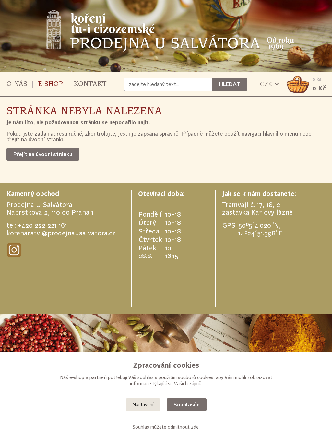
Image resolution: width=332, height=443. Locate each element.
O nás (16, 84)
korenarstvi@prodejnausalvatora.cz (61, 233)
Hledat (229, 84)
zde (195, 427)
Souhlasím (186, 404)
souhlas (145, 377)
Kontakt (90, 84)
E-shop (50, 84)
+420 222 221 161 (42, 225)
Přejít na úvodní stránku (42, 154)
